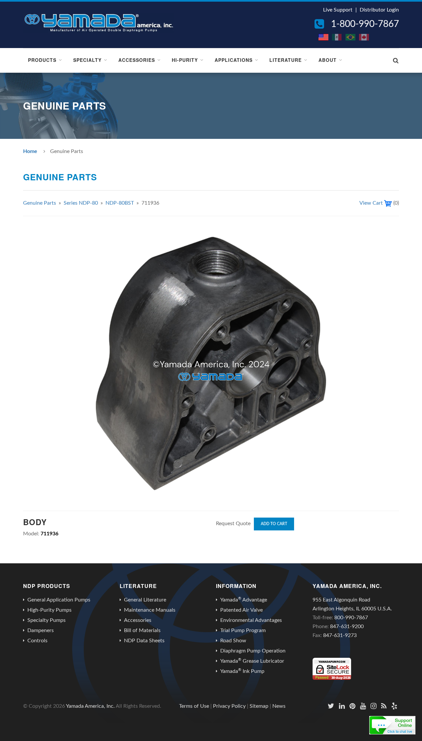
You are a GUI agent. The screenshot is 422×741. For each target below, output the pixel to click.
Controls (37, 640)
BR (351, 37)
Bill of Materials (142, 630)
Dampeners (40, 630)
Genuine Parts (39, 203)
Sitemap (259, 706)
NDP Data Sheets (144, 640)
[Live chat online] (392, 725)
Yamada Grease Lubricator (252, 661)
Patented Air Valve (241, 610)
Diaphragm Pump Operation (253, 650)
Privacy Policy (229, 706)
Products (42, 60)
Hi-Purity (185, 60)
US (323, 37)
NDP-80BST (120, 203)
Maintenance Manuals (149, 610)
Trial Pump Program (243, 630)
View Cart (371, 203)
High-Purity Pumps (49, 610)
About (327, 60)
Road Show (233, 640)
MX (337, 37)
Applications (234, 60)
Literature (285, 60)
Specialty (87, 60)
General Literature (145, 599)
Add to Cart (274, 524)
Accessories (136, 60)
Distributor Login (379, 10)
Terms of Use (194, 706)
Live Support (337, 10)
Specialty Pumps (46, 620)
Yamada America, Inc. (90, 706)
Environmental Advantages (251, 620)
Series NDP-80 (81, 203)
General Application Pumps (58, 599)
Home (30, 151)
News (279, 706)
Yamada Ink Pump (242, 671)
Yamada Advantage (243, 599)
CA (364, 37)
